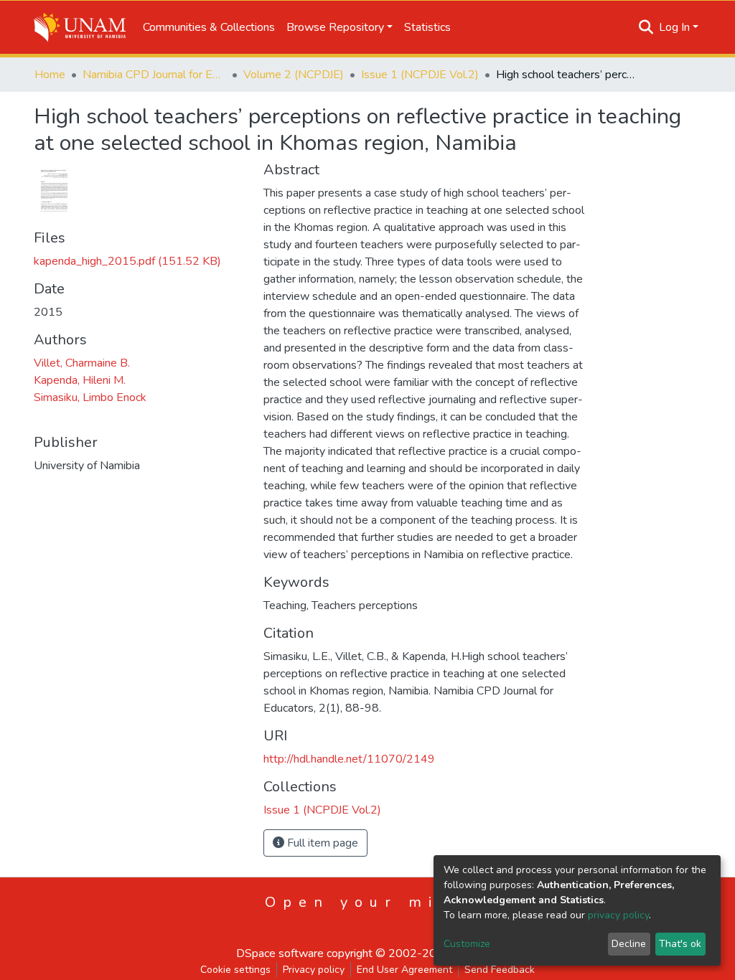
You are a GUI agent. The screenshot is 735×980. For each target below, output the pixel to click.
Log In (674, 27)
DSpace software (280, 953)
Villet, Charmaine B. (82, 363)
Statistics (427, 27)
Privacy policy (314, 969)
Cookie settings (235, 969)
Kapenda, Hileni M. (80, 380)
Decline (629, 944)
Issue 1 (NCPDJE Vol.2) (420, 75)
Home (49, 75)
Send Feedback (499, 969)
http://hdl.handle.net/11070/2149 (349, 759)
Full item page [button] (321, 843)
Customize (467, 944)
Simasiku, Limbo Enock (90, 397)
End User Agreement (404, 969)
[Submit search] (646, 27)
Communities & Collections (209, 27)
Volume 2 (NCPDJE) (293, 75)
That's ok (680, 944)
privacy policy (618, 915)
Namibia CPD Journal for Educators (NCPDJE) (154, 75)
